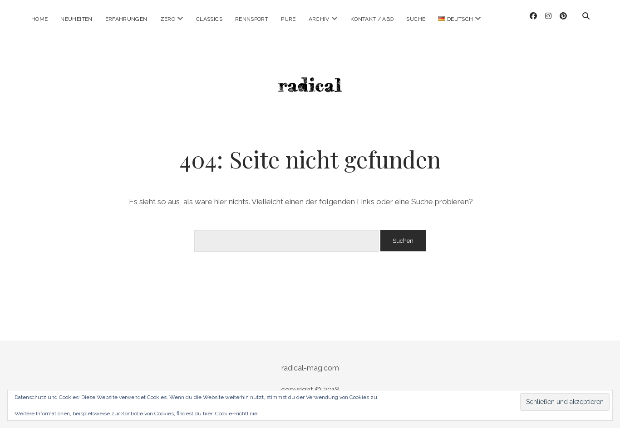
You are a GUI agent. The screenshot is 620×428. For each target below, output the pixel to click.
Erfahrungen (126, 19)
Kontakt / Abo (372, 19)
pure (288, 19)
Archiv (319, 19)
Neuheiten (76, 19)
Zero (167, 19)
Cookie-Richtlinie (236, 413)
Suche (415, 19)
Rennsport (251, 19)
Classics (209, 19)
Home (39, 19)
